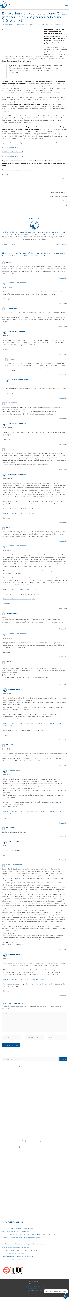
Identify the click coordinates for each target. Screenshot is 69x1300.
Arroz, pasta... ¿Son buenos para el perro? (16, 1231)
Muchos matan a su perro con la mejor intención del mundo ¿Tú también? (28, 1234)
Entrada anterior (8, 244)
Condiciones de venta (38, 1286)
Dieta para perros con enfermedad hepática (17, 1256)
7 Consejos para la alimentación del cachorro (17, 1228)
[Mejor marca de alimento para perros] (35, 1141)
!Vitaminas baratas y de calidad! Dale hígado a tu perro (21, 1238)
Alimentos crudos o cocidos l (12, 147)
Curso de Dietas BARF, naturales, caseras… (16, 170)
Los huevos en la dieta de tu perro (14, 1259)
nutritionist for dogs (34, 1288)
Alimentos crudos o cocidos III (12, 156)
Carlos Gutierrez (14, 689)
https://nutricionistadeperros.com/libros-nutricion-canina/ (23, 979)
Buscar (63, 1059)
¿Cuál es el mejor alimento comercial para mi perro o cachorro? (24, 1244)
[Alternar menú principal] (66, 5)
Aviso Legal (28, 1286)
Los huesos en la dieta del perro (13, 1253)
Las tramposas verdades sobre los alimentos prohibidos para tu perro (26, 1241)
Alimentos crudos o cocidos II (12, 152)
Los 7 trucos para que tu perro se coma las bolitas (19, 1250)
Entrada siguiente (60, 244)
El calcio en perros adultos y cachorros (15, 1247)
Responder (63, 278)
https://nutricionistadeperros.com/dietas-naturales (21, 589)
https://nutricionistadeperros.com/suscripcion (19, 513)
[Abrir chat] (65, 1296)
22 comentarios (57, 24)
